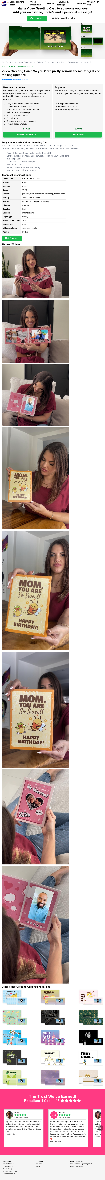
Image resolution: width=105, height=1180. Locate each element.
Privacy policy (7, 1166)
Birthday (51, 3)
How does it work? (77, 1166)
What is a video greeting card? (81, 1164)
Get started (36, 18)
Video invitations (35, 3)
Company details (8, 1174)
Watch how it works (63, 18)
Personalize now (26, 134)
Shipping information (10, 1171)
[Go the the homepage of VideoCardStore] (5, 3)
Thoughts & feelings (62, 3)
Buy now (78, 134)
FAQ (38, 1166)
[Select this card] (14, 996)
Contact (39, 1164)
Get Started (11, 238)
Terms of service (8, 1164)
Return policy (7, 1169)
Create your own (93, 3)
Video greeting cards (17, 3)
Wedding (81, 3)
